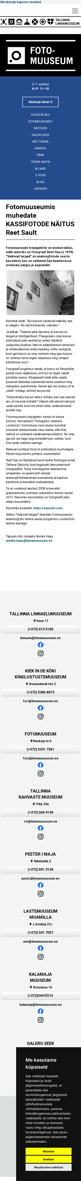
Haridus (40, 148)
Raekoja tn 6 (40, 741)
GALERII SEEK (40, 1043)
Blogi (40, 182)
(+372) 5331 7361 (40, 749)
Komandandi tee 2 (40, 684)
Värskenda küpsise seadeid (20, 2)
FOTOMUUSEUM (40, 734)
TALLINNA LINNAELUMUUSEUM (40, 613)
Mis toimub (40, 141)
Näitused (40, 128)
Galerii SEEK (40, 135)
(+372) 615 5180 (40, 629)
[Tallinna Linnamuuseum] (40, 21)
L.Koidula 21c (40, 924)
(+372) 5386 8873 (40, 692)
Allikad (40, 168)
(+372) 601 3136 (40, 869)
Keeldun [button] (48, 1159)
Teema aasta (40, 162)
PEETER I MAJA (40, 854)
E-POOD (41, 175)
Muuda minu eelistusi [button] (48, 1167)
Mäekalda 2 (40, 861)
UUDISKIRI (40, 188)
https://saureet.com (48, 508)
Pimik (40, 155)
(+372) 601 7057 (40, 932)
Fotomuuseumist (40, 121)
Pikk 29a (40, 804)
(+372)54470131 (40, 996)
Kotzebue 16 (40, 987)
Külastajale (40, 114)
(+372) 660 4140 (40, 812)
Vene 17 (40, 621)
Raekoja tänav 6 (40, 102)
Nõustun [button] (48, 1151)
